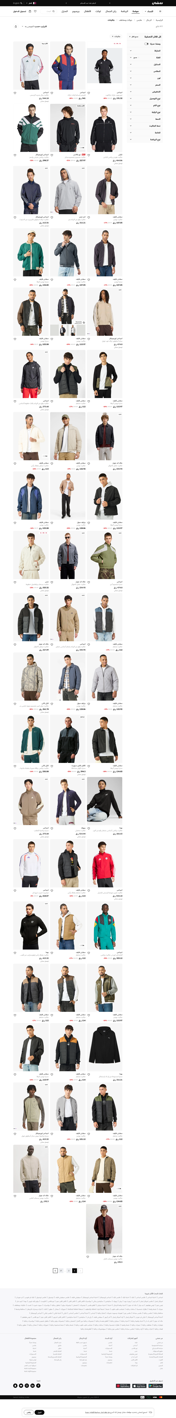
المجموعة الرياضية (107, 1354)
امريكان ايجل (159, 1301)
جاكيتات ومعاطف (19, 1305)
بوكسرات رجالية (29, 1321)
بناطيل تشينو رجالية (42, 1321)
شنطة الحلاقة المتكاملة (75, 1309)
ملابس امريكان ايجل (146, 1301)
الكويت (161, 1360)
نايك (132, 1297)
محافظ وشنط (20, 1309)
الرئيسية (159, 20)
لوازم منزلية (32, 1360)
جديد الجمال (57, 1342)
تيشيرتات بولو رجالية (57, 1321)
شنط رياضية (125, 1325)
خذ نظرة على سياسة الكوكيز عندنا (97, 1412)
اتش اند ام (149, 1321)
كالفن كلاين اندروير (59, 1317)
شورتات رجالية (43, 1325)
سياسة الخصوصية (157, 1345)
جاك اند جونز (132, 1305)
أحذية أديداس (84, 1313)
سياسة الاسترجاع (157, 1348)
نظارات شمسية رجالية (112, 1325)
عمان (161, 1368)
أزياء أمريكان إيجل (118, 1317)
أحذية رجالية (125, 1321)
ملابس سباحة (137, 1313)
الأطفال (87, 11)
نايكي (65, 1313)
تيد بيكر (141, 1305)
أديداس (93, 1313)
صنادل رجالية (32, 1325)
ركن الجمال (110, 11)
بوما (25, 1301)
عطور (51, 1309)
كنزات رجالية (149, 1329)
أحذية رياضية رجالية (137, 1321)
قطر (161, 1362)
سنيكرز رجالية (114, 1321)
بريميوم (75, 11)
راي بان (89, 1317)
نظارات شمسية (142, 1309)
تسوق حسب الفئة (81, 1342)
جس (136, 1351)
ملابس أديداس (73, 1313)
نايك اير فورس (29, 1297)
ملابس (139, 20)
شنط (107, 1309)
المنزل (65, 11)
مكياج (59, 1345)
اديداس (160, 1297)
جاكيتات (111, 20)
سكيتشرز (108, 1301)
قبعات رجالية (159, 1329)
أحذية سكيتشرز (72, 1317)
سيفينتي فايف (76, 1297)
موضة (136, 11)
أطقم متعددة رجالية (102, 1321)
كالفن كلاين (72, 1301)
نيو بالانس (51, 1301)
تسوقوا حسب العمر (30, 1365)
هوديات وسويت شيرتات (114, 1313)
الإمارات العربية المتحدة (156, 1357)
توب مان (19, 1301)
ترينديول (50, 1297)
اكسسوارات (108, 1348)
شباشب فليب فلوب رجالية (83, 1325)
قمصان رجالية (70, 1321)
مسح (135, 57)
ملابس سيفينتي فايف (62, 1297)
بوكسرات (47, 1305)
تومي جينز (159, 1305)
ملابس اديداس (140, 1297)
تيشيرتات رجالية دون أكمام (85, 1321)
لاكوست (43, 1301)
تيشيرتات (82, 1305)
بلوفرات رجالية (158, 1325)
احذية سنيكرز (101, 1305)
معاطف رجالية (146, 1325)
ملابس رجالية (148, 1313)
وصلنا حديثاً (108, 1357)
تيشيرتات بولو (66, 1305)
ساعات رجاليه (130, 1309)
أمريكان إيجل (129, 1317)
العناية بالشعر (57, 1351)
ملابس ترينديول (41, 1297)
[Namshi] (157, 3)
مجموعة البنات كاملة (30, 1368)
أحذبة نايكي (57, 1313)
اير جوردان (19, 1297)
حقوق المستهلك (158, 1351)
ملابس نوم (127, 1313)
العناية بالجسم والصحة (54, 1357)
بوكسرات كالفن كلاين (84, 1301)
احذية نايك (125, 1297)
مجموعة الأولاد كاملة (30, 1371)
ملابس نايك (116, 1297)
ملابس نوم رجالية (113, 1329)
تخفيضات (109, 1362)
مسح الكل (135, 36)
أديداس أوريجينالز (36, 1313)
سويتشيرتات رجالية (100, 1329)
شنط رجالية (69, 1325)
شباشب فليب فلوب (117, 1309)
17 (61, 1271)
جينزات (160, 1309)
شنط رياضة (152, 1309)
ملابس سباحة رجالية (127, 1329)
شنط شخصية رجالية (57, 1325)
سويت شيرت (37, 1305)
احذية (110, 1305)
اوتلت (98, 11)
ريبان (120, 1301)
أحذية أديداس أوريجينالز (155, 1317)
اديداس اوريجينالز (105, 1297)
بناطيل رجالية (56, 1305)
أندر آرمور (108, 1317)
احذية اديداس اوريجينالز (90, 1297)
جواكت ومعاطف (125, 20)
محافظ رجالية (158, 1313)
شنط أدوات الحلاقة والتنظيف (94, 1309)
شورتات (63, 1309)
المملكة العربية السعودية (155, 1354)
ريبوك (115, 1301)
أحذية (110, 1345)
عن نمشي (160, 1342)
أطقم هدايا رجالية (86, 1329)
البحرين (161, 1365)
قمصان (75, 1305)
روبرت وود (127, 1301)
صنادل (57, 1309)
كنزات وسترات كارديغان (34, 1309)
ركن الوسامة (83, 1360)
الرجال (149, 20)
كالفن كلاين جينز (61, 1301)
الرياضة (124, 11)
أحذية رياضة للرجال (120, 1305)
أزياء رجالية (139, 1329)
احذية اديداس (151, 1297)
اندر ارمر (135, 1301)
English (16, 3)
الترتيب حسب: (40, 26)
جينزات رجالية (135, 1325)
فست (29, 1305)
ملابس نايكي (48, 1313)
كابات (45, 1309)
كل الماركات (134, 1365)
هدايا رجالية (101, 1313)
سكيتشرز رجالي (98, 1301)
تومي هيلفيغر (150, 1305)
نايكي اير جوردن (141, 1317)
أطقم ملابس (91, 1305)
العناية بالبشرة (57, 1354)
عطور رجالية (22, 1325)
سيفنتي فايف (98, 1317)
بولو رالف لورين (33, 1301)
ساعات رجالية (98, 1325)
